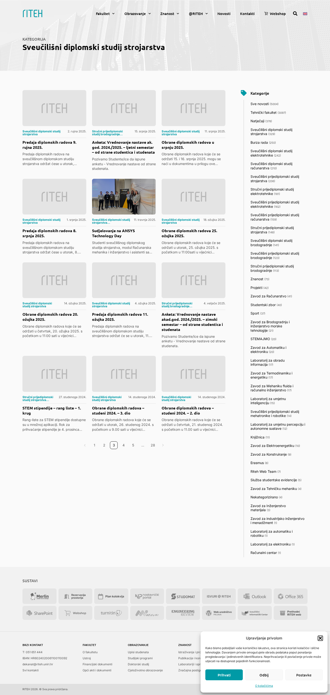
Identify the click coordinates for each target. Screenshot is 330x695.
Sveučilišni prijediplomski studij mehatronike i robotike (275, 413)
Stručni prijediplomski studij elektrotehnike (272, 191)
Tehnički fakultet (268, 112)
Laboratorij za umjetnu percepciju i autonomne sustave (278, 426)
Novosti (223, 13)
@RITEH (196, 13)
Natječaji (261, 121)
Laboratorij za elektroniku (273, 544)
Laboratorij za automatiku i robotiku (272, 533)
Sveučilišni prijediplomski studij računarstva (275, 217)
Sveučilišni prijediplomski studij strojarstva (275, 178)
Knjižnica (260, 437)
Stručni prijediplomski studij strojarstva (272, 230)
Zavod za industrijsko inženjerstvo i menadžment (277, 520)
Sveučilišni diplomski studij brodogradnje (271, 242)
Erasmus (259, 463)
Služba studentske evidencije (276, 480)
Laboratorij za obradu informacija (268, 362)
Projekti (260, 288)
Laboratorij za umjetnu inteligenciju (268, 401)
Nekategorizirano (266, 497)
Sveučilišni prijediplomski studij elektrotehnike (275, 204)
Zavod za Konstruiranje (271, 454)
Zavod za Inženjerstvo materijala (268, 508)
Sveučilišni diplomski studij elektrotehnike (271, 153)
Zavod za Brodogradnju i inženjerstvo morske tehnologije (270, 326)
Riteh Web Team (266, 471)
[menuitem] (305, 13)
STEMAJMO (263, 339)
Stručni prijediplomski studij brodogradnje (272, 268)
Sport (258, 313)
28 (154, 444)
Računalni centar (266, 553)
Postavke (304, 675)
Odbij (264, 675)
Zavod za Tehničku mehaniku (276, 489)
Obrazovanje (135, 13)
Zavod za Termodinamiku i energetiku (271, 375)
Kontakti (247, 13)
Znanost (167, 13)
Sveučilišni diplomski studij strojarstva (271, 132)
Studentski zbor (266, 305)
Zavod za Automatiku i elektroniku (268, 349)
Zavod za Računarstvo (271, 296)
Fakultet (103, 13)
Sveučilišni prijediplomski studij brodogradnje (275, 255)
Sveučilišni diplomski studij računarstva (271, 166)
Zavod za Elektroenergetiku (275, 446)
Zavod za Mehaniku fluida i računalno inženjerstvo (272, 388)
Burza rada (263, 142)
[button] (320, 638)
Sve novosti (265, 104)
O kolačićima (264, 686)
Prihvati (224, 675)
